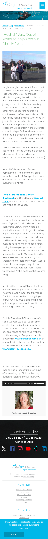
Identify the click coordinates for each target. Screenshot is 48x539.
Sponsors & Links (24, 495)
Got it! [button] (13, 535)
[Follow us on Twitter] (4, 448)
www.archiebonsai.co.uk (28, 338)
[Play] (5, 383)
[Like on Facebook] (12, 448)
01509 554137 (14, 438)
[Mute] (35, 383)
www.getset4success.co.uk (17, 348)
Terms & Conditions (24, 490)
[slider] (40, 383)
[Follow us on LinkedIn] (44, 448)
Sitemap (24, 497)
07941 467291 (33, 438)
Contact (24, 502)
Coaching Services (24, 500)
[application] (24, 383)
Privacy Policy (24, 492)
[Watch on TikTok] (36, 448)
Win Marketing (28, 476)
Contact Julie (24, 442)
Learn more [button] (24, 528)
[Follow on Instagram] (20, 448)
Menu (42, 7)
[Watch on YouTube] (28, 448)
